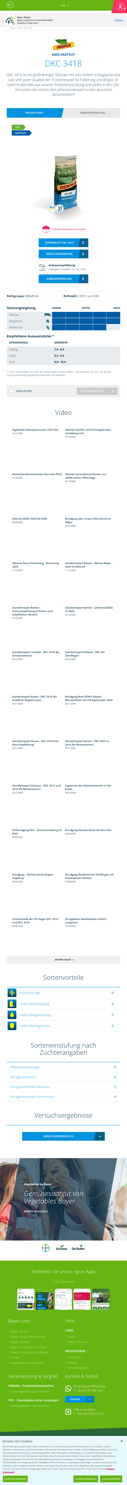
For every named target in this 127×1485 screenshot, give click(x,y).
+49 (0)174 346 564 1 (90, 1390)
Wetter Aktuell (77, 1342)
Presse (15, 1357)
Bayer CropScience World (28, 1337)
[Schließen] (2, 20)
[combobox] (63, 1136)
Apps (71, 1337)
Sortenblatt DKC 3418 (59, 242)
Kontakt (75, 1399)
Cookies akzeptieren (85, 1478)
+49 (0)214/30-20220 (90, 1414)
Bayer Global (19, 1331)
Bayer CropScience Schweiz (29, 1352)
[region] (63, 1460)
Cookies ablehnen (111, 1478)
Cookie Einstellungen (15, 1478)
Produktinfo (34, 112)
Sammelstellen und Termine (30, 1391)
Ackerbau (74, 1357)
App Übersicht (64, 1282)
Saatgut (73, 1362)
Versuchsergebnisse (59, 254)
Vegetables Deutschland (27, 1363)
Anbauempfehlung (92, 112)
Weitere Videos (63, 959)
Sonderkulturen (78, 1368)
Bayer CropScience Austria (29, 1347)
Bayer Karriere (20, 1342)
